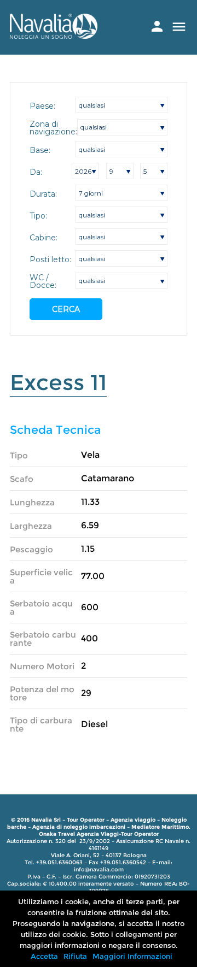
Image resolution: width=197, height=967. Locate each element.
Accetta (44, 956)
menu (179, 27)
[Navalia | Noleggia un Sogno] (53, 36)
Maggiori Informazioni (132, 956)
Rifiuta (75, 956)
